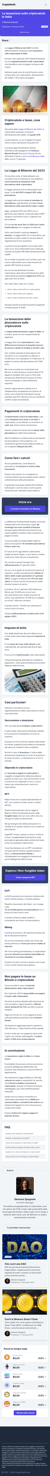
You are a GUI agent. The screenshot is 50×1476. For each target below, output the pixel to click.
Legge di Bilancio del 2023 (30, 129)
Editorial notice (24, 32)
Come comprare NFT (25, 877)
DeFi (9, 896)
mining (9, 933)
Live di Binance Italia (35, 156)
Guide (45, 27)
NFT (6, 802)
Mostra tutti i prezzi (25, 1413)
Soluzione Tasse (26, 153)
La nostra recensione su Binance (25, 509)
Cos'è (9, 1257)
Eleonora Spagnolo (18, 1280)
